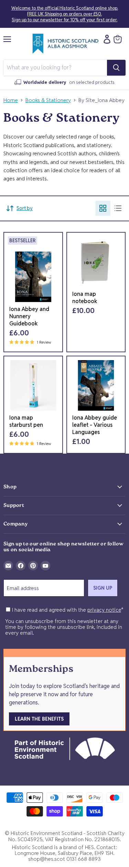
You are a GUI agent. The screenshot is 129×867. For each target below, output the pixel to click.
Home (10, 100)
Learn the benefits (39, 719)
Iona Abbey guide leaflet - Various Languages (94, 425)
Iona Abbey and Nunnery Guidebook (29, 316)
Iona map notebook (84, 297)
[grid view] (102, 208)
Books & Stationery (48, 100)
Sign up (102, 588)
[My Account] (105, 39)
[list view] (118, 208)
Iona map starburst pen (26, 421)
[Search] (116, 68)
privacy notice (104, 610)
